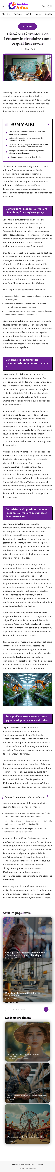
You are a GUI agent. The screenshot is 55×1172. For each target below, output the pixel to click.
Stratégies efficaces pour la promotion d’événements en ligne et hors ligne (25, 954)
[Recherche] (43, 6)
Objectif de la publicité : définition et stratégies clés (24, 994)
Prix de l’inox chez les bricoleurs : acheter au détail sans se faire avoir (26, 1097)
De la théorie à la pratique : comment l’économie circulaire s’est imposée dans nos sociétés (28, 145)
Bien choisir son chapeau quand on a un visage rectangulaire (23, 1055)
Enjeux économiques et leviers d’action (26, 157)
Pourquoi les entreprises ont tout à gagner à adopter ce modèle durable (26, 151)
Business (27, 26)
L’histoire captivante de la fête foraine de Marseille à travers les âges (25, 1138)
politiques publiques (13, 185)
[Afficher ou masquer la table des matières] (43, 124)
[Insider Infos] (18, 5)
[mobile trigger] (5, 5)
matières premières (13, 242)
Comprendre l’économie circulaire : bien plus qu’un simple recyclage (27, 132)
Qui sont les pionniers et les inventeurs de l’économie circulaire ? (26, 139)
